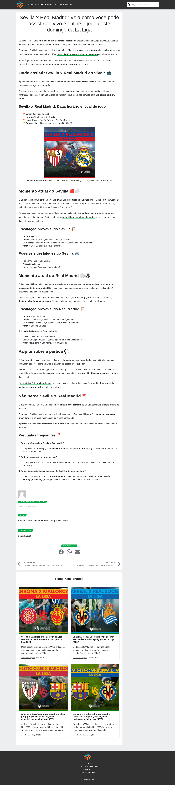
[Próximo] (118, 564)
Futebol (44, 521)
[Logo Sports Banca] (20, 4)
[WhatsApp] (69, 552)
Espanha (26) (24, 536)
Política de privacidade (87, 766)
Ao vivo (21, 521)
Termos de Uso (87, 773)
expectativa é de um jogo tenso (35, 383)
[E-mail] (77, 552)
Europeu (49, 4)
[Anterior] (20, 564)
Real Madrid (63, 521)
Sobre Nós (87, 770)
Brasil (40, 4)
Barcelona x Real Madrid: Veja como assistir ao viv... (43, 565)
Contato (87, 763)
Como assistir (33, 521)
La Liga (53, 521)
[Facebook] (61, 552)
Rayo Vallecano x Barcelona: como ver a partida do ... (94, 565)
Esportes (32, 4)
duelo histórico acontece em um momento (77, 54)
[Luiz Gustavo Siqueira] (22, 495)
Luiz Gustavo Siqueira (28, 658)
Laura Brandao (25, 735)
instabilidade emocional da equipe (78, 217)
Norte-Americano (65, 4)
